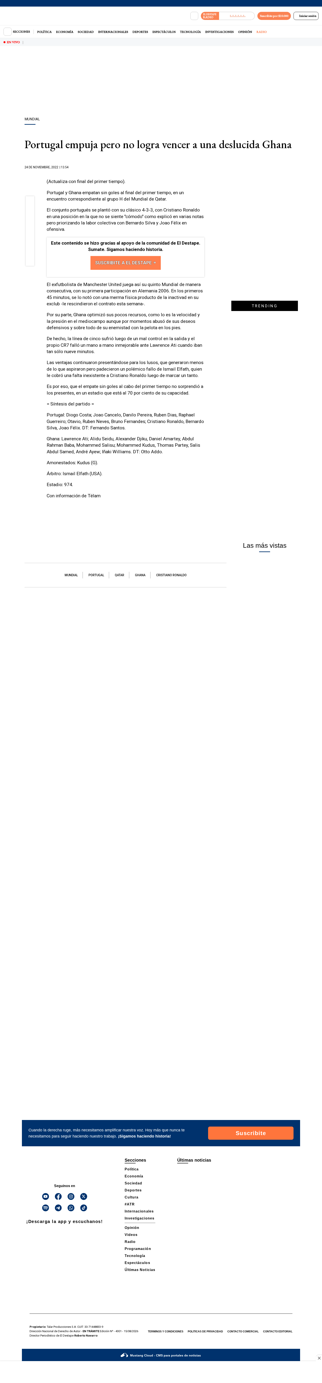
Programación (138, 1249)
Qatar (119, 575)
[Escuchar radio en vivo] (237, 16)
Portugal (96, 575)
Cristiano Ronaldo (171, 575)
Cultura (131, 1197)
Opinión (245, 32)
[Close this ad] (319, 1358)
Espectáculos (164, 32)
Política (44, 32)
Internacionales (113, 32)
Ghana (140, 575)
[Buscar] (194, 16)
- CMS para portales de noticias (165, 1355)
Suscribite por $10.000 (274, 16)
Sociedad (86, 32)
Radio (262, 32)
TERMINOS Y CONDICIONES (165, 1331)
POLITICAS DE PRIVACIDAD (205, 1331)
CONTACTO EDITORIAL (277, 1331)
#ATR (130, 1204)
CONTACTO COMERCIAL (243, 1331)
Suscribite (251, 1133)
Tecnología (190, 32)
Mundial (71, 575)
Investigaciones (219, 32)
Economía (64, 32)
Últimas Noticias (140, 1270)
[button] (30, 202)
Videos (131, 1235)
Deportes (140, 32)
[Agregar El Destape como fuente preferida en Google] (203, 167)
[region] (161, 82)
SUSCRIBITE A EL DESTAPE (124, 262)
